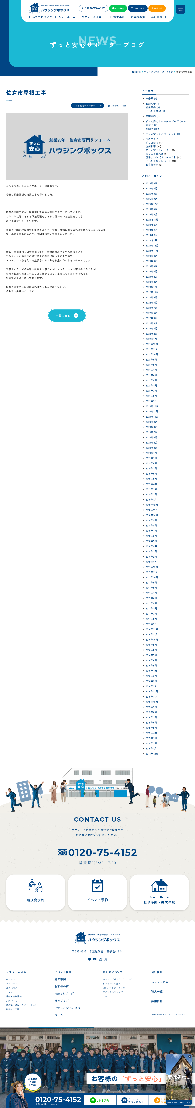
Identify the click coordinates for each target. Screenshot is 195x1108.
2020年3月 (152, 447)
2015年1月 (151, 748)
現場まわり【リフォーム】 (161, 157)
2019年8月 (151, 463)
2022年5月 (152, 318)
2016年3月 (151, 676)
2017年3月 (151, 613)
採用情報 (157, 1001)
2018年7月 (151, 530)
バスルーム (11, 983)
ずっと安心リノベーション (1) (163, 134)
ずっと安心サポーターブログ (87, 105)
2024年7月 (152, 230)
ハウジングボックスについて (117, 979)
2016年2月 (151, 681)
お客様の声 (152, 164)
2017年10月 (152, 577)
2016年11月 (152, 634)
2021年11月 (152, 349)
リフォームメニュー (19, 972)
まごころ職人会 (155, 153)
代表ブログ (152, 139)
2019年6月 (151, 473)
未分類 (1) (151, 98)
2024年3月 (152, 235)
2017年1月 (151, 624)
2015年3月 (151, 738)
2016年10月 (152, 639)
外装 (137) (151, 125)
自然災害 (151, 146)
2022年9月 (152, 297)
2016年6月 (151, 660)
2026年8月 (152, 183)
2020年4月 (152, 442)
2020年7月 (152, 432)
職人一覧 (157, 991)
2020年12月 (152, 406)
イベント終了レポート (158, 161)
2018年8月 (151, 525)
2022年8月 (152, 302)
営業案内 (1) (153, 116)
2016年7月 (151, 655)
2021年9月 (151, 359)
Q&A (105, 996)
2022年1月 (151, 339)
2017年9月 (151, 582)
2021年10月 (152, 354)
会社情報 (157, 972)
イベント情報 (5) (155, 111)
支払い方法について (113, 992)
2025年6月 (152, 209)
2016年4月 (151, 670)
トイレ (9, 992)
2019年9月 (151, 458)
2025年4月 (152, 214)
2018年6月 (151, 536)
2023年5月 (152, 271)
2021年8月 (151, 364)
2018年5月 (151, 541)
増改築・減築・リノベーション (21, 1004)
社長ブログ (62, 1001)
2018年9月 (151, 520)
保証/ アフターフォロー (115, 987)
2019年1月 (151, 499)
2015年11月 (152, 696)
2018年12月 (152, 504)
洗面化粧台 (11, 987)
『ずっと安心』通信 (67, 1008)
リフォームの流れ (112, 983)
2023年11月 (152, 250)
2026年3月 (152, 193)
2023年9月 (152, 256)
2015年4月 (151, 733)
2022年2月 (152, 333)
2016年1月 (151, 686)
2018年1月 (151, 562)
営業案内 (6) (153, 107)
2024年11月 (152, 219)
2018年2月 (151, 556)
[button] (189, 1056)
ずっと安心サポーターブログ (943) (166, 121)
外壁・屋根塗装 (14, 996)
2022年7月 (152, 307)
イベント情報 (63, 972)
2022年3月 (152, 328)
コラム (59, 1015)
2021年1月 (151, 401)
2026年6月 (152, 188)
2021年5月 (151, 380)
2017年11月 (152, 572)
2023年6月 (152, 266)
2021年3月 (151, 390)
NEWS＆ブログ (64, 993)
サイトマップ (180, 1014)
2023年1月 (151, 287)
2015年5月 (151, 727)
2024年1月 (151, 240)
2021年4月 (151, 385)
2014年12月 (152, 753)
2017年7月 (151, 593)
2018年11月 (152, 510)
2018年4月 (151, 546)
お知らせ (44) (153, 103)
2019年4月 (151, 484)
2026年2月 (152, 199)
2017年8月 (151, 587)
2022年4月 (152, 323)
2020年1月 (151, 453)
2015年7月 (151, 717)
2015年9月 (151, 707)
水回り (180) (153, 128)
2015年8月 (151, 712)
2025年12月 (152, 204)
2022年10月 (152, 292)
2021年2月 (151, 396)
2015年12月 (152, 691)
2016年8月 (151, 650)
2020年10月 (152, 416)
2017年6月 (151, 598)
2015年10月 (152, 702)
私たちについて (113, 972)
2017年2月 (151, 619)
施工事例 (60, 979)
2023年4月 (152, 276)
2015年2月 (151, 743)
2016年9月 (151, 644)
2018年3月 (151, 551)
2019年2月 (151, 494)
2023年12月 (152, 245)
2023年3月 (152, 282)
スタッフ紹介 (159, 982)
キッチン (10, 979)
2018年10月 (152, 515)
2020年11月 (152, 411)
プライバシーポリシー (160, 1014)
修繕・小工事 (13, 1009)
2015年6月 (151, 722)
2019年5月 (151, 479)
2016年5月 (151, 665)
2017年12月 (152, 567)
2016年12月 (152, 629)
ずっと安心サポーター (158, 150)
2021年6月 (151, 375)
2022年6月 (152, 313)
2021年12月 (152, 344)
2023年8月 (152, 261)
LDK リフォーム (14, 1000)
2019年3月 (151, 489)
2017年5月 (151, 603)
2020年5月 (152, 437)
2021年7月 (151, 370)
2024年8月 (152, 224)
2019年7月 (151, 468)
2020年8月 (152, 427)
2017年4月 (151, 608)
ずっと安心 (152, 142)
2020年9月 (152, 422)
